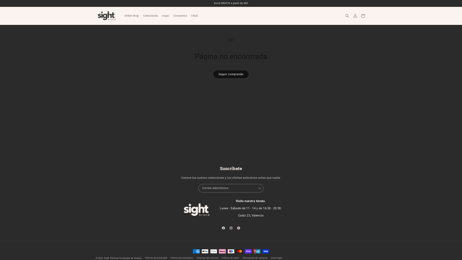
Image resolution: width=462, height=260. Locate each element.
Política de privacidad (156, 258)
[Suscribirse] (259, 188)
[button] (347, 16)
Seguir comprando (231, 74)
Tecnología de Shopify (130, 258)
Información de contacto (255, 258)
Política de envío (230, 258)
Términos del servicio (208, 258)
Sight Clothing (111, 258)
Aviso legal (276, 258)
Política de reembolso (182, 258)
